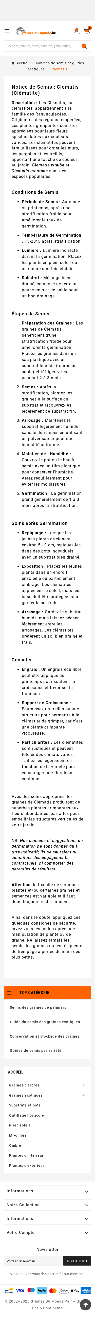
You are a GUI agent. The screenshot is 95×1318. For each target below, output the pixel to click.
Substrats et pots (25, 1105)
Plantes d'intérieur (26, 1155)
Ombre (15, 1145)
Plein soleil (19, 1125)
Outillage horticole (26, 1115)
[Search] (84, 46)
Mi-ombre (18, 1135)
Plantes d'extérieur (26, 1165)
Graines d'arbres (24, 1085)
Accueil (15, 1072)
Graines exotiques (26, 1095)
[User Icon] (77, 30)
